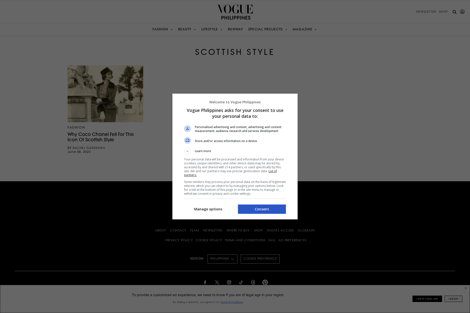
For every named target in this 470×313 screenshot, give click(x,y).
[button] (235, 151)
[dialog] (235, 156)
